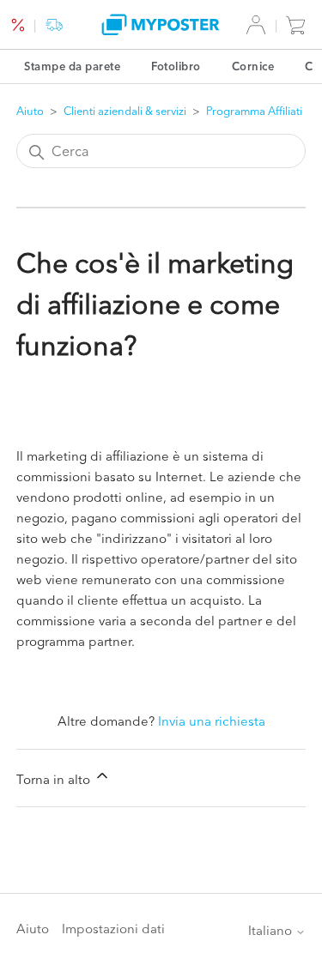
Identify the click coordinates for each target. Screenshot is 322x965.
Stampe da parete (72, 66)
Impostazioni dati (113, 928)
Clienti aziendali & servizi (125, 111)
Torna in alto (55, 779)
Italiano (271, 930)
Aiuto (30, 111)
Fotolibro (176, 66)
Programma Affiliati (254, 111)
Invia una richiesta (211, 721)
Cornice (253, 66)
